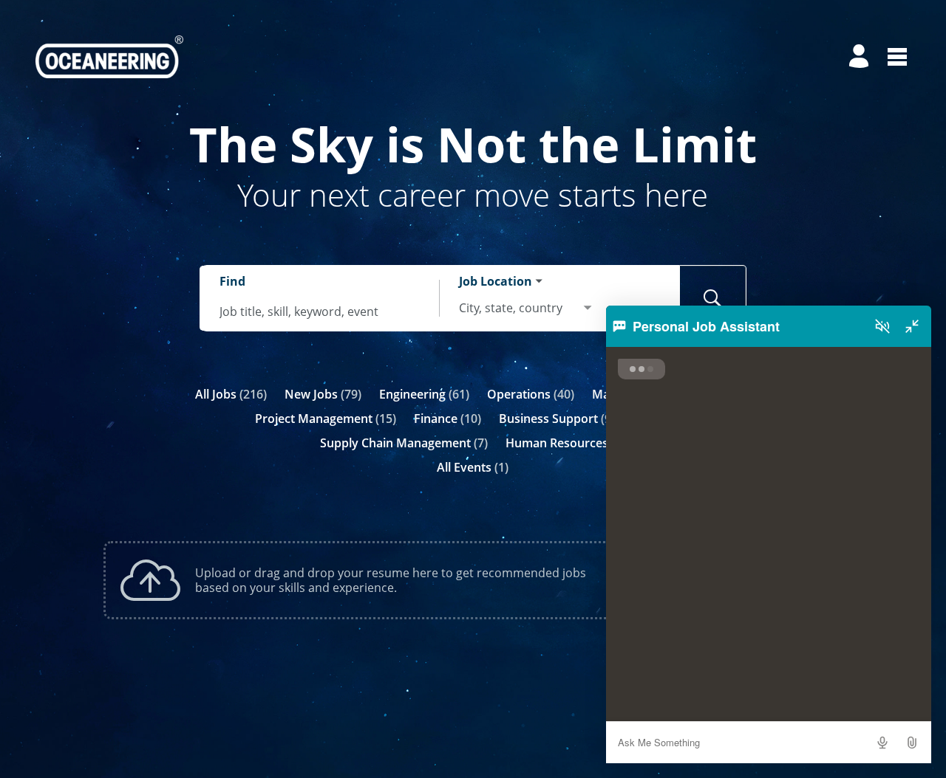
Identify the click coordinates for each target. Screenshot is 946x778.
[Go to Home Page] (109, 56)
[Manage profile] (861, 56)
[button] (912, 742)
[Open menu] (897, 56)
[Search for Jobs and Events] (713, 298)
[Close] (912, 326)
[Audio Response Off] (882, 326)
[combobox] (320, 311)
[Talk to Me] (882, 742)
